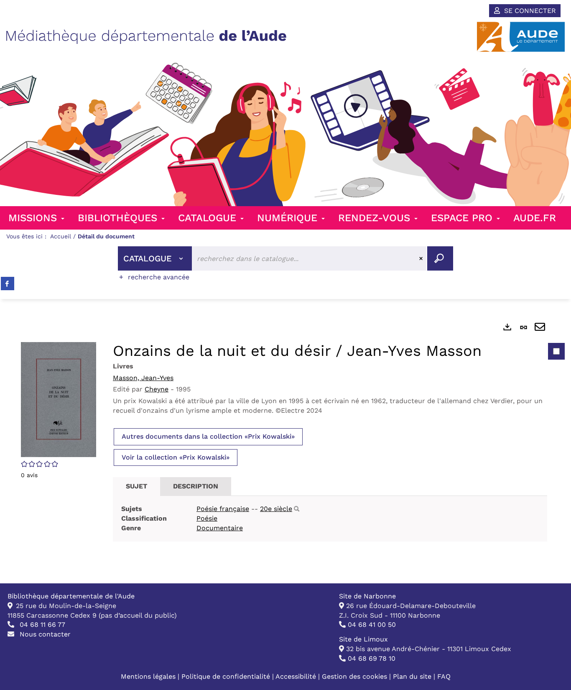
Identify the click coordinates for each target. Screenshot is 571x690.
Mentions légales (148, 676)
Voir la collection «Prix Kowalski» (175, 457)
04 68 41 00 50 (371, 625)
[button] (58, 399)
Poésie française (222, 509)
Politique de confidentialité (226, 676)
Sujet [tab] (136, 486)
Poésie (206, 518)
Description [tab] (195, 486)
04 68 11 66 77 (41, 625)
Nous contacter (44, 634)
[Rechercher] (296, 509)
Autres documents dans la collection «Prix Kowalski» (208, 436)
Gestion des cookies (354, 676)
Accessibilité (296, 676)
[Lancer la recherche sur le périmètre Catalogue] (440, 258)
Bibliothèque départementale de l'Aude (71, 596)
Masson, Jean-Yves (143, 378)
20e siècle (276, 509)
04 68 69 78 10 (370, 658)
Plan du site (412, 676)
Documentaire (219, 528)
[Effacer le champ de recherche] (422, 258)
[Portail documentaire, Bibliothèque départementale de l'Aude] (146, 37)
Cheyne (156, 389)
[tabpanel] (285, 441)
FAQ (444, 676)
